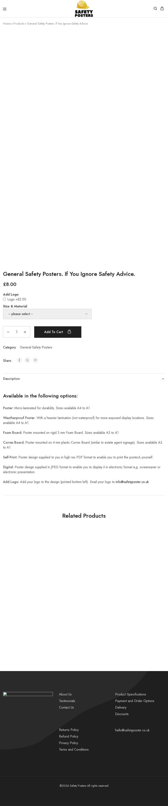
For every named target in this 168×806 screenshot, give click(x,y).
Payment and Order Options (134, 701)
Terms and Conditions (74, 749)
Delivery (120, 707)
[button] (27, 630)
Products (19, 24)
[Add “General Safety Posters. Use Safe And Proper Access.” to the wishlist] (45, 546)
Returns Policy (69, 729)
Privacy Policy (68, 743)
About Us (65, 694)
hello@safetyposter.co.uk (132, 730)
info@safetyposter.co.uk (132, 481)
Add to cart (54, 332)
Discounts (122, 714)
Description (11, 378)
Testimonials (67, 701)
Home (6, 24)
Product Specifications (130, 694)
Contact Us (66, 707)
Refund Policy (68, 736)
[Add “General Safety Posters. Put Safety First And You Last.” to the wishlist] (100, 546)
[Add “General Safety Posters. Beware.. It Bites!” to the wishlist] (155, 546)
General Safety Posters (36, 347)
